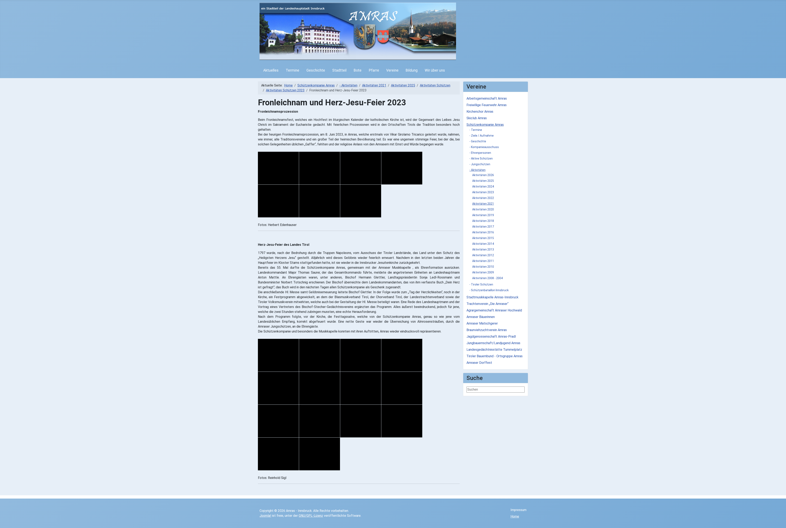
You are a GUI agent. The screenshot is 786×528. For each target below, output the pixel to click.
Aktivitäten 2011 (483, 261)
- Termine (475, 129)
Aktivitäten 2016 (483, 232)
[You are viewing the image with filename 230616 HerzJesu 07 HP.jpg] (360, 388)
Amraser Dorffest (479, 363)
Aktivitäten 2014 (483, 243)
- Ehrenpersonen (480, 152)
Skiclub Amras (476, 118)
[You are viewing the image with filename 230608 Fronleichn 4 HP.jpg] (401, 168)
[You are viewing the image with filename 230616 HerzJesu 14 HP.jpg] (319, 454)
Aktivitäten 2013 (483, 249)
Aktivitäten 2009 (483, 272)
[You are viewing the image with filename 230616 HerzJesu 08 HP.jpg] (401, 388)
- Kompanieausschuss (484, 147)
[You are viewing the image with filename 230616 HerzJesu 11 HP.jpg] (360, 421)
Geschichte (315, 70)
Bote (357, 70)
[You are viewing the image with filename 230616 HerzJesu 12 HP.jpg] (401, 421)
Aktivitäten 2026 (483, 175)
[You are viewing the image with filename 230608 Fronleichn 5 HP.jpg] (278, 201)
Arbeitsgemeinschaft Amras (486, 98)
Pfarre (374, 70)
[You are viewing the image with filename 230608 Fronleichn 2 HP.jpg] (319, 168)
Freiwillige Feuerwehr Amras (486, 105)
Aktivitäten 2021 (483, 203)
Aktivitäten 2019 (483, 215)
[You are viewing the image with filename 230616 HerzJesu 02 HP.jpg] (319, 355)
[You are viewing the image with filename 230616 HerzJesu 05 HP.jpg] (278, 388)
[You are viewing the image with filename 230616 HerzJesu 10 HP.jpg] (319, 421)
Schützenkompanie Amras (485, 125)
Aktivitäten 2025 (483, 180)
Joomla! (265, 516)
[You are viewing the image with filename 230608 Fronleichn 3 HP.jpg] (360, 168)
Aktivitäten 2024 (483, 186)
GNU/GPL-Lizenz (311, 516)
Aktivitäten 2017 (483, 226)
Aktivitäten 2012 (483, 255)
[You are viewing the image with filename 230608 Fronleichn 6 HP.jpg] (319, 201)
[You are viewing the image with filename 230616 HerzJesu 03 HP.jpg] (360, 355)
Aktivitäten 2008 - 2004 (487, 278)
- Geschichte (477, 141)
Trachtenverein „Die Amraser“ (487, 304)
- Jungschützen (479, 164)
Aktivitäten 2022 (483, 198)
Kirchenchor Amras (479, 111)
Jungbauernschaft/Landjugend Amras (493, 343)
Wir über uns (435, 70)
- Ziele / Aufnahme (481, 135)
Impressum (518, 510)
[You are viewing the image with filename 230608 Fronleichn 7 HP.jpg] (360, 201)
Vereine (392, 70)
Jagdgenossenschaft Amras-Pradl (491, 336)
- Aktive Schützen (481, 158)
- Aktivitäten (477, 170)
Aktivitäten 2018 (483, 220)
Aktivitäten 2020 (483, 209)
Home (514, 516)
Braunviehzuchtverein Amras (486, 330)
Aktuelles (271, 70)
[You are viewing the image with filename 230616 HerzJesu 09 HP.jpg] (278, 421)
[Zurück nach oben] (781, 523)
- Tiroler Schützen (481, 284)
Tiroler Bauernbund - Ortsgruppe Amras (494, 356)
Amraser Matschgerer (482, 323)
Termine (292, 70)
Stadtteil (339, 70)
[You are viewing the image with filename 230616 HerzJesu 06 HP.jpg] (319, 388)
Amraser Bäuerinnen (480, 317)
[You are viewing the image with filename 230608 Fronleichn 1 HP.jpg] (278, 168)
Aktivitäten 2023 (483, 192)
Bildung (412, 70)
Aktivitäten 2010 (483, 266)
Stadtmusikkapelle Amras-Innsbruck (492, 297)
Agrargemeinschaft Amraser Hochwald (494, 310)
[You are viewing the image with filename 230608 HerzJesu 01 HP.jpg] (278, 355)
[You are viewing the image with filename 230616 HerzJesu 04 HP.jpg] (401, 355)
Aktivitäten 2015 (483, 238)
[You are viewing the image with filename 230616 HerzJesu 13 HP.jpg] (278, 454)
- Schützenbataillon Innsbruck (489, 290)
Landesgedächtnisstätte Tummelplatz (494, 350)
